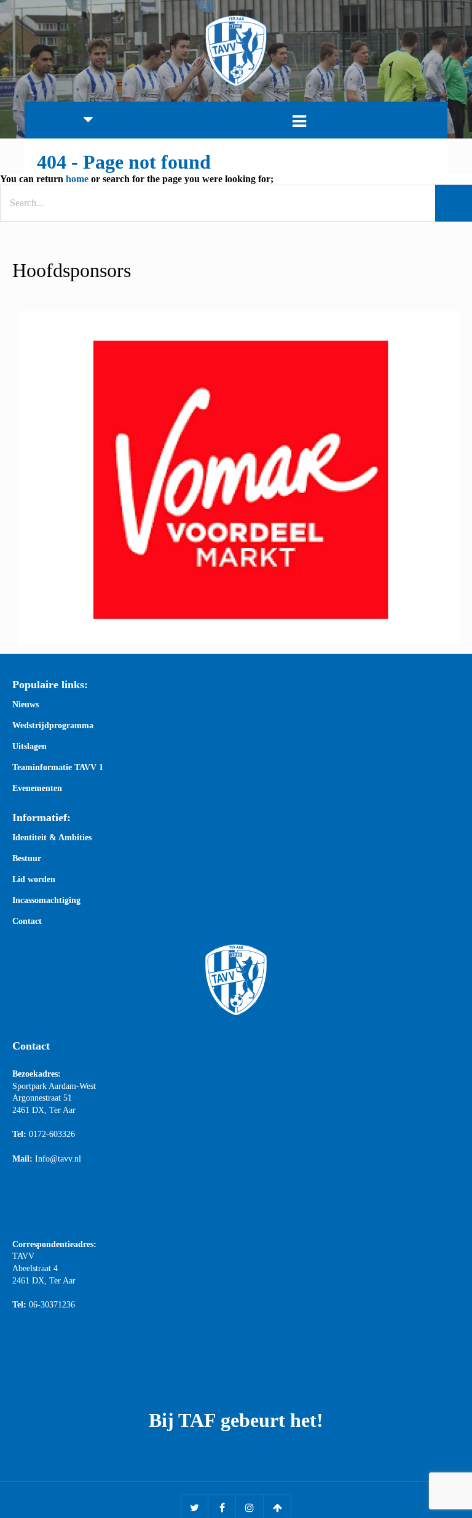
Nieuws (25, 705)
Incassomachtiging (46, 900)
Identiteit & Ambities (52, 837)
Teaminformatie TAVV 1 (57, 767)
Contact (27, 921)
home (77, 179)
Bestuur (26, 858)
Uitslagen (29, 746)
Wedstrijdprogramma (52, 725)
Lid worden (33, 879)
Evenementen (37, 788)
